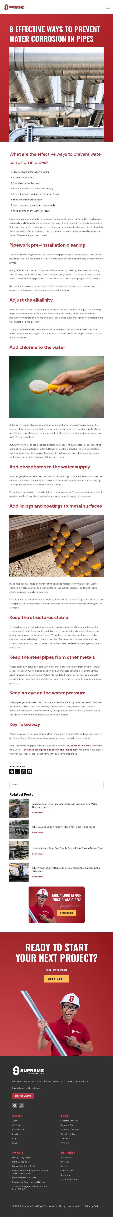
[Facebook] (14, 1105)
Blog (14, 1138)
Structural (65, 1175)
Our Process (18, 1125)
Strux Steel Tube (68, 1134)
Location (16, 1134)
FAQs (14, 1142)
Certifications (18, 1129)
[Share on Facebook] (11, 771)
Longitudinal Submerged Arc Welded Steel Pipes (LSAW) (30, 1171)
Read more (38, 812)
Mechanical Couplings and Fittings (28, 1182)
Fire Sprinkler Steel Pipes (24, 1177)
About (15, 1120)
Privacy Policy (93, 1206)
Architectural (66, 1157)
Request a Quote (57, 979)
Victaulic (64, 1142)
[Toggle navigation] (108, 7)
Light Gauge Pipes (21, 1161)
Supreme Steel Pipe (70, 1120)
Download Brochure (56, 970)
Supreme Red (67, 1125)
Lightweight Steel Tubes (23, 1166)
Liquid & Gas (66, 1170)
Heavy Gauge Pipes (21, 1157)
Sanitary (64, 1166)
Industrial (64, 1161)
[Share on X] (17, 771)
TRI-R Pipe (65, 1138)
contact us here (79, 745)
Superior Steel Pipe (69, 1129)
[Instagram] (21, 1105)
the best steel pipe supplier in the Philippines (51, 749)
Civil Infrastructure (69, 1179)
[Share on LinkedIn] (29, 771)
